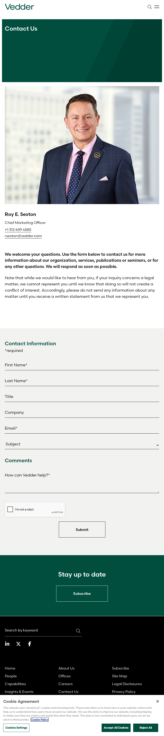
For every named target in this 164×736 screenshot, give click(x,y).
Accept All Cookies (116, 727)
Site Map (119, 676)
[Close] (157, 701)
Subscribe (120, 668)
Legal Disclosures (127, 684)
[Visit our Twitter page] (18, 643)
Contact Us (68, 691)
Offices (64, 676)
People (11, 676)
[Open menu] (156, 7)
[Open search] (149, 6)
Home (10, 668)
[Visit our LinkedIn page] (7, 643)
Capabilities (15, 684)
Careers (65, 684)
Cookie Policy (39, 719)
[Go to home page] (19, 7)
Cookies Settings (16, 727)
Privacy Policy (123, 691)
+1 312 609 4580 (18, 229)
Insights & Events (19, 691)
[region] (82, 715)
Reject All (146, 727)
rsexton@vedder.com (23, 236)
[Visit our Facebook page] (29, 643)
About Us (66, 668)
